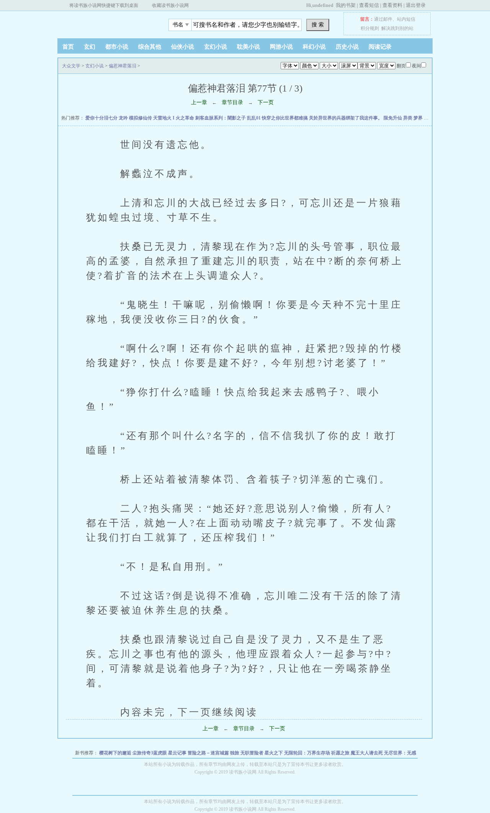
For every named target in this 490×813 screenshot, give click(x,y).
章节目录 (232, 102)
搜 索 (318, 24)
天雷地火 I (164, 118)
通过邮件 (383, 19)
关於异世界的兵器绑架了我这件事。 (346, 118)
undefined (322, 5)
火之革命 (185, 118)
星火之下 (274, 753)
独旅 (235, 753)
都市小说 (116, 47)
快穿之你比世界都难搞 (285, 118)
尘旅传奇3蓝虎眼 (150, 753)
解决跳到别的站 (397, 28)
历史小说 (347, 47)
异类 (408, 118)
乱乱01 (254, 118)
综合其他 (149, 47)
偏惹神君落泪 (122, 66)
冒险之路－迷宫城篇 (209, 753)
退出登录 (416, 5)
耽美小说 (248, 47)
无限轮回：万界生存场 (307, 753)
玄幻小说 (215, 47)
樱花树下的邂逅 (115, 753)
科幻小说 (314, 47)
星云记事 (178, 753)
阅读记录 (380, 47)
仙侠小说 (182, 47)
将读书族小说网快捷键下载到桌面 (103, 5)
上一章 (199, 102)
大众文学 (105, 22)
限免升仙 (393, 118)
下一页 (266, 102)
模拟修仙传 (141, 118)
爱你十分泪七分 (102, 118)
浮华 (429, 118)
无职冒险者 (252, 753)
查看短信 (369, 5)
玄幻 (89, 47)
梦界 (418, 118)
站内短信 (406, 19)
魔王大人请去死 (367, 753)
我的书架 (346, 5)
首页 (68, 47)
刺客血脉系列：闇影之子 (221, 118)
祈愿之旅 (341, 753)
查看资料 (392, 5)
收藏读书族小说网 (170, 5)
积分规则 (370, 28)
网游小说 (281, 47)
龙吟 (124, 118)
